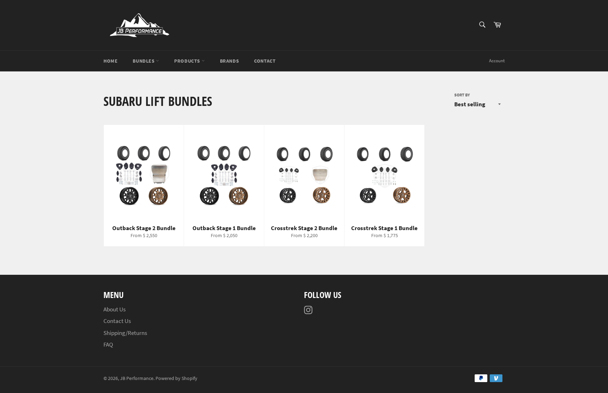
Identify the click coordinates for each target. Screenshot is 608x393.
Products (187, 61)
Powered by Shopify (176, 378)
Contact (265, 61)
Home (110, 61)
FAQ (108, 344)
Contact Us (117, 321)
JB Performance (136, 378)
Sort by (462, 94)
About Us (114, 309)
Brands (229, 61)
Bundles (144, 61)
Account (497, 61)
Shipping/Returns (125, 333)
